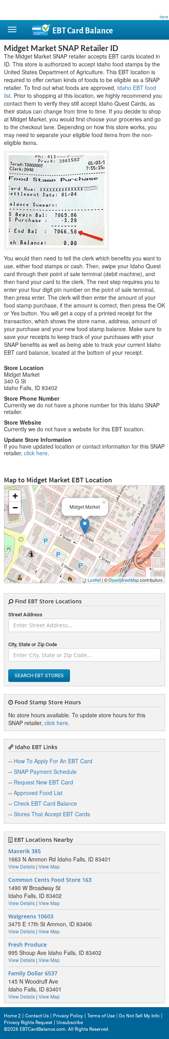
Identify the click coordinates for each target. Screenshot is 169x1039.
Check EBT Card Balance (45, 803)
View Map (49, 866)
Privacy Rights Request (28, 1022)
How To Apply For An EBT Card (53, 761)
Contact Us (37, 1015)
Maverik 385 (24, 851)
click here (36, 453)
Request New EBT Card (43, 782)
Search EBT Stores (39, 675)
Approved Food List (38, 793)
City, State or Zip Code (32, 644)
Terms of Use (101, 1015)
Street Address (25, 615)
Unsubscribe (70, 1022)
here (164, 17)
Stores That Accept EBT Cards (52, 814)
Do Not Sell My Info (139, 1015)
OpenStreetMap (123, 580)
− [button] (15, 508)
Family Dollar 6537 (32, 973)
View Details (21, 866)
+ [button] (15, 496)
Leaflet (94, 580)
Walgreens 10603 (30, 916)
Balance (82, 31)
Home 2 (12, 1015)
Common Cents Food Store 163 (50, 879)
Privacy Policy (68, 1015)
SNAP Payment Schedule (45, 771)
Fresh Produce (27, 944)
